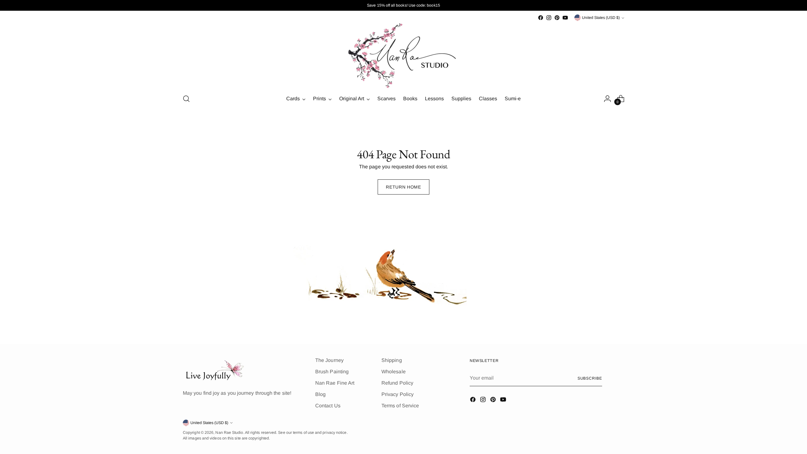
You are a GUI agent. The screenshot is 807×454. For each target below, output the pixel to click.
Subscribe (590, 378)
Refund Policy (397, 383)
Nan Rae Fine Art (334, 383)
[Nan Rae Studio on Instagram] (549, 17)
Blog (320, 394)
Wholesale (393, 371)
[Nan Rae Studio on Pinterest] (557, 17)
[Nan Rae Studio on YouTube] (565, 17)
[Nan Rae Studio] (403, 55)
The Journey (329, 360)
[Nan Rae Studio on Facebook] (540, 17)
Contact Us (327, 405)
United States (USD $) (601, 17)
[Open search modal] (186, 98)
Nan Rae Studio (229, 432)
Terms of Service (400, 405)
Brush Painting (332, 371)
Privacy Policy (397, 394)
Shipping (391, 360)
